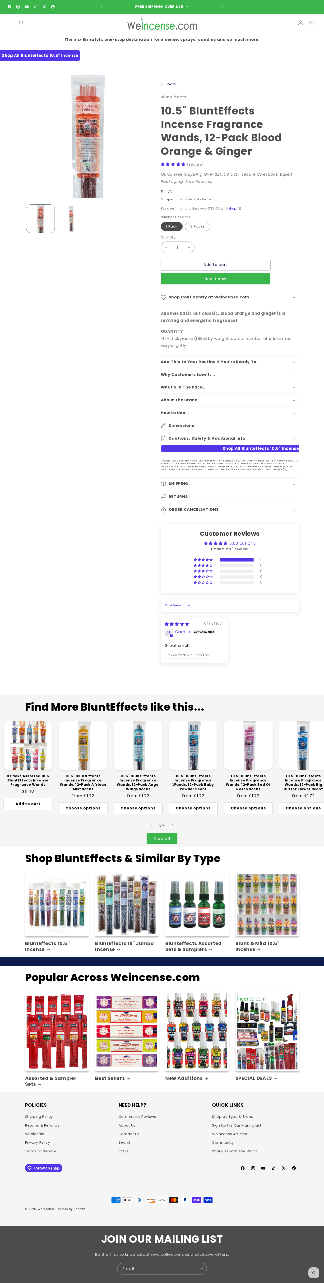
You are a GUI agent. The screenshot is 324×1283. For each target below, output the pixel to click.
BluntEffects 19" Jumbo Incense (124, 947)
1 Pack (171, 226)
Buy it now (216, 279)
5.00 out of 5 (242, 543)
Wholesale (34, 1134)
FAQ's (124, 1151)
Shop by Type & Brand (233, 1116)
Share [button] (171, 84)
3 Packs (197, 226)
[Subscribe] (201, 1268)
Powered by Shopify (70, 1209)
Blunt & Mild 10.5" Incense (258, 947)
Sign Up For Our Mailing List (237, 1125)
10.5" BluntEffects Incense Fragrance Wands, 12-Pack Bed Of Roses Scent (248, 782)
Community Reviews (137, 1116)
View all (162, 838)
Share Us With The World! (235, 1151)
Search (125, 1142)
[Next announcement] (222, 7)
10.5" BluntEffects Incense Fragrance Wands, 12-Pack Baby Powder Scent (193, 782)
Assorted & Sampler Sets (51, 1081)
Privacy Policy (37, 1142)
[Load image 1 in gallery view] (40, 219)
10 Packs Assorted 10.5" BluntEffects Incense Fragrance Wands (28, 780)
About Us (127, 1125)
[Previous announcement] (102, 7)
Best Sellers (110, 1078)
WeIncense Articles (229, 1134)
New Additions (184, 1078)
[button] (10, 23)
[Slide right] (172, 825)
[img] (177, 624)
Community (223, 1142)
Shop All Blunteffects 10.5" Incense (40, 55)
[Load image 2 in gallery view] (71, 219)
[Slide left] (151, 825)
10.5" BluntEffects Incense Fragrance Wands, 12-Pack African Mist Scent (83, 782)
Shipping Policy (39, 1116)
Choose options (83, 808)
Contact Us (129, 1134)
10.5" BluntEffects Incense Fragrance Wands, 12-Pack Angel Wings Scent (138, 782)
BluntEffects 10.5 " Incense (48, 947)
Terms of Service (40, 1151)
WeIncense (46, 1209)
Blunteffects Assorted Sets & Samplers (193, 947)
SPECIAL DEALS (254, 1078)
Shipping (168, 199)
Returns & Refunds (42, 1125)
